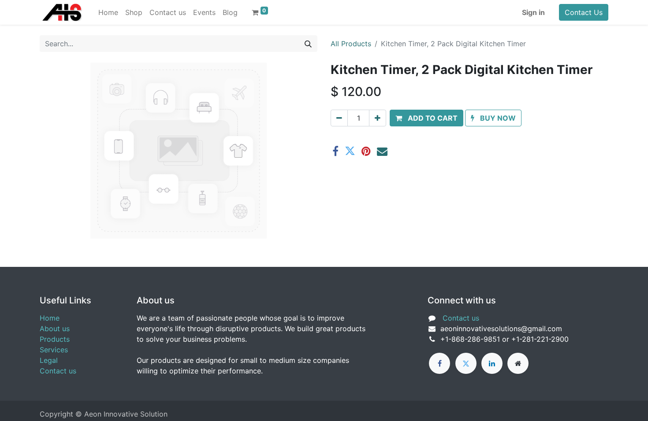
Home (50, 318)
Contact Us (584, 12)
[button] (426, 118)
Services (54, 349)
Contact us (58, 370)
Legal (49, 360)
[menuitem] (108, 12)
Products (55, 339)
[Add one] (377, 118)
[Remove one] (339, 118)
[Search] (308, 43)
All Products (351, 43)
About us (55, 328)
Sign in (533, 12)
